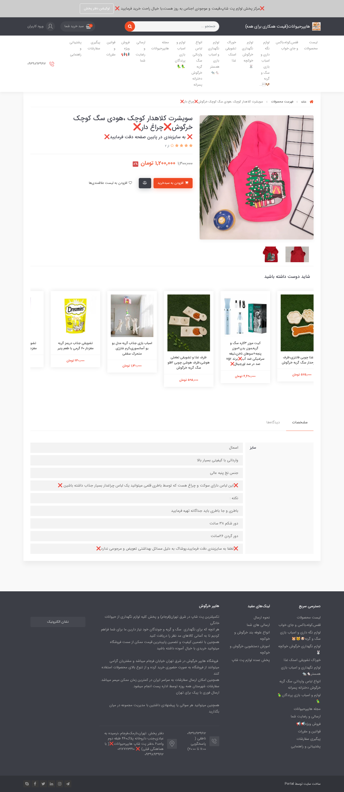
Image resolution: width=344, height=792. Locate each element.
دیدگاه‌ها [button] (273, 422)
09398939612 (37, 63)
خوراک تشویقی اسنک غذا (230, 51)
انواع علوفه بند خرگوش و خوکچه (252, 636)
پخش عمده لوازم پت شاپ (251, 660)
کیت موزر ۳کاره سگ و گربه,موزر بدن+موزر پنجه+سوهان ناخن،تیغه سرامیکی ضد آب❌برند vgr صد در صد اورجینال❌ (285, 354)
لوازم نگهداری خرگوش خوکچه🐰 (247, 54)
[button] (77, 26)
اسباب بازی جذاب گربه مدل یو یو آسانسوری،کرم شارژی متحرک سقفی (172, 348)
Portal (289, 783)
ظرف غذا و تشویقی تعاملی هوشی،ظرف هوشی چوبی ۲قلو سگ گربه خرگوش (229, 363)
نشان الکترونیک (58, 622)
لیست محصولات (311, 45)
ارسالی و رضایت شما (140, 51)
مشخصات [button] (299, 422)
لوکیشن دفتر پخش (97, 8)
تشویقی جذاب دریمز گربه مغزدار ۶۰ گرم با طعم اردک (59, 346)
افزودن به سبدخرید (170, 183)
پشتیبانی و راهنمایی (75, 48)
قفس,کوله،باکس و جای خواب (287, 45)
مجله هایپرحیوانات (160, 45)
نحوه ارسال (262, 617)
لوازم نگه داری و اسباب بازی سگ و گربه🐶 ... (264, 63)
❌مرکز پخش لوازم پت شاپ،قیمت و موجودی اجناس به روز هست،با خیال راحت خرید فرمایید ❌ (189, 8)
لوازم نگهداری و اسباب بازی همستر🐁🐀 (213, 58)
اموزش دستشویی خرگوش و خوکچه (250, 649)
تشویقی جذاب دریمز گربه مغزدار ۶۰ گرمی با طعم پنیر (115, 346)
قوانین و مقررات (110, 48)
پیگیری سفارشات (94, 45)
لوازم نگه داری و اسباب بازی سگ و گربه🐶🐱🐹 (300, 636)
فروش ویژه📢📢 (125, 48)
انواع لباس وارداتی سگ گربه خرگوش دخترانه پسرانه (196, 63)
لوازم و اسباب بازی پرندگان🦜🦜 (180, 54)
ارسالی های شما (258, 625)
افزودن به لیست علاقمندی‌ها (108, 183)
